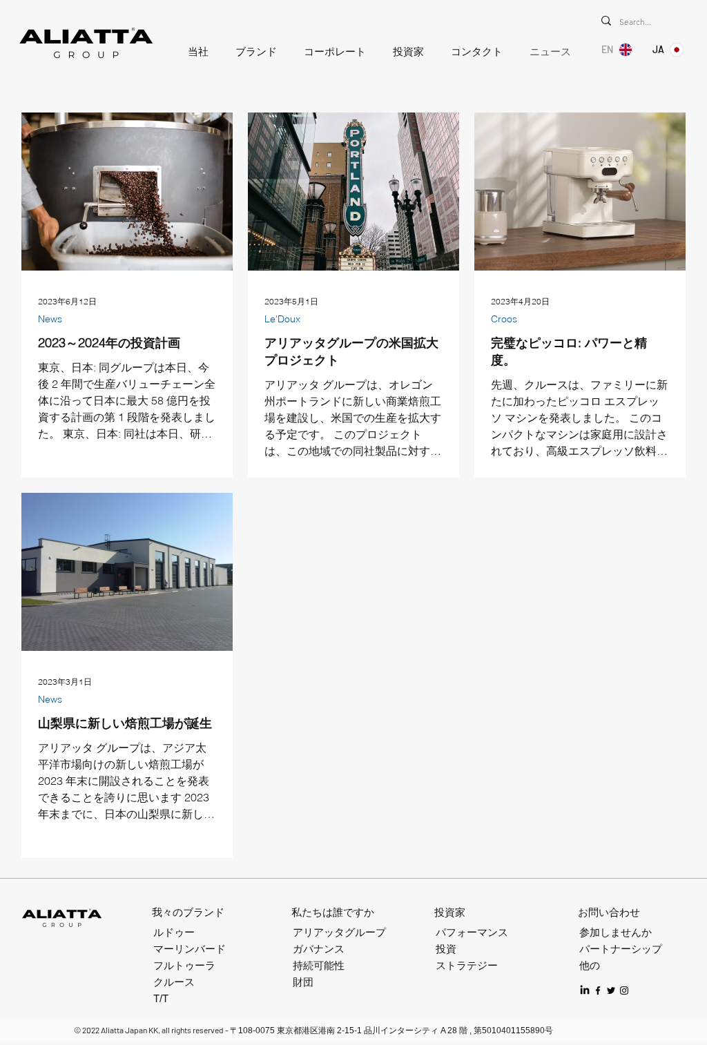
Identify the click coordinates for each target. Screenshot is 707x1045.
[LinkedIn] (584, 990)
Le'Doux (282, 319)
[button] (195, 52)
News (50, 319)
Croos (504, 319)
